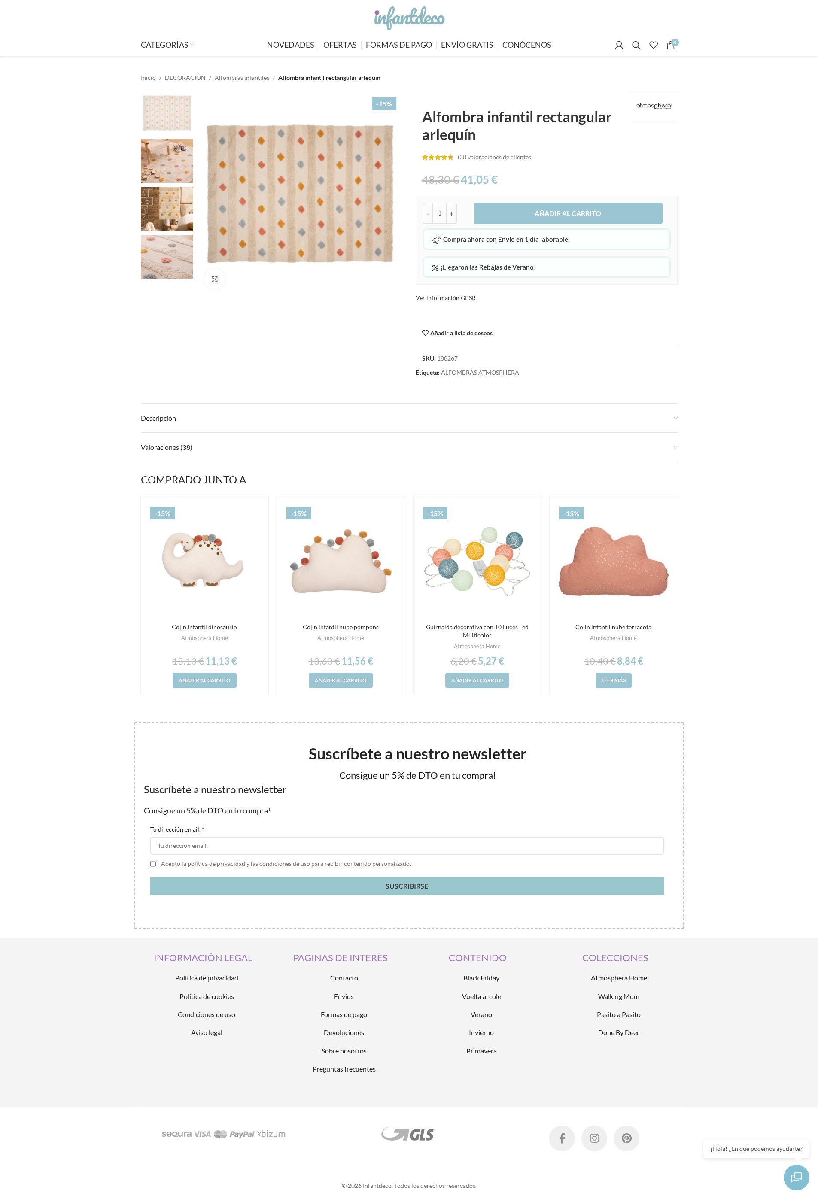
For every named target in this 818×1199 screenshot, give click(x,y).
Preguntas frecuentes (344, 1069)
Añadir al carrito (568, 213)
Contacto (344, 978)
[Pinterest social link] (626, 1138)
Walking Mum (618, 996)
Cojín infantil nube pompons (341, 627)
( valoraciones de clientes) (495, 157)
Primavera (481, 1051)
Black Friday (481, 978)
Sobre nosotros (344, 1051)
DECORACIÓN (185, 77)
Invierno (481, 1032)
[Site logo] (409, 16)
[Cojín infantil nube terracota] (613, 561)
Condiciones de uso (206, 1014)
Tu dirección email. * (177, 829)
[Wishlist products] (653, 45)
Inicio (148, 77)
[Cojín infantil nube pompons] (340, 561)
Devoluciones (344, 1032)
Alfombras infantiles (242, 77)
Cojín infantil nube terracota (613, 627)
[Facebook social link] (562, 1138)
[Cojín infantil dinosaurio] (204, 561)
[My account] (619, 45)
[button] (205, 680)
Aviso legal (206, 1032)
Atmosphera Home (204, 637)
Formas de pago (344, 1014)
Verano (481, 1014)
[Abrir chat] (796, 1177)
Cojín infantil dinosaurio (204, 627)
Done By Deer (618, 1032)
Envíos (344, 996)
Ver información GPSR (446, 297)
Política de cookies (206, 996)
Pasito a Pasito (619, 1014)
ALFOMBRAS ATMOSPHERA (480, 372)
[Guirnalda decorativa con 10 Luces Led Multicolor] (477, 561)
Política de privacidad (206, 978)
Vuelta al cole (481, 996)
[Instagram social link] (594, 1138)
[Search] (636, 45)
